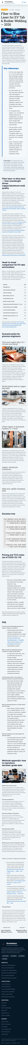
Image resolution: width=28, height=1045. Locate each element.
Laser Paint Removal (6, 986)
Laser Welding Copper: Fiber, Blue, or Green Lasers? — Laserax (16, 882)
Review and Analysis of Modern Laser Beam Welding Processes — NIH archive (16, 891)
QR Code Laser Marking (6, 994)
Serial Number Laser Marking (7, 996)
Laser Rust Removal (5, 984)
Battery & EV (4, 1010)
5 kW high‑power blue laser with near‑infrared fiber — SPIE (16, 901)
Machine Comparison (6, 1024)
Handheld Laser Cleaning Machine (9, 970)
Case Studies (4, 1026)
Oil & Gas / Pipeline (5, 1015)
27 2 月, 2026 (11, 9)
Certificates (14, 1042)
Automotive (4, 1002)
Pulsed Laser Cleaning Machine (8, 965)
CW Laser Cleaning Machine (7, 967)
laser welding (4, 9)
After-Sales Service (5, 1031)
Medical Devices (5, 1013)
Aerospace (3, 1005)
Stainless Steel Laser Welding (7, 991)
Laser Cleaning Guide (6, 1029)
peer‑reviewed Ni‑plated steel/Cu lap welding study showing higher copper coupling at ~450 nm (14, 208)
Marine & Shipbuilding (6, 1007)
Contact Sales (4, 1034)
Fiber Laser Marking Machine (7, 975)
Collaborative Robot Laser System (9, 978)
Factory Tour (8, 1042)
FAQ (18, 1042)
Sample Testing (4, 1021)
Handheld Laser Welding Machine (8, 972)
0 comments (17, 9)
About (2, 1042)
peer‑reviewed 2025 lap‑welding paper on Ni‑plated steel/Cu (15, 640)
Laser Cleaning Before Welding (8, 989)
